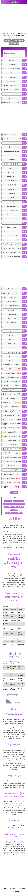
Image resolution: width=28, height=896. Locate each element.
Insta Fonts (8, 507)
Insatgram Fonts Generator (14, 512)
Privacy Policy (21, 888)
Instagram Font (18, 507)
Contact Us (12, 888)
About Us (5, 888)
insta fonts (8, 501)
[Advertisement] (14, 18)
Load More (14, 492)
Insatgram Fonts (18, 501)
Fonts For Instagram (17, 504)
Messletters (17, 891)
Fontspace (7, 504)
